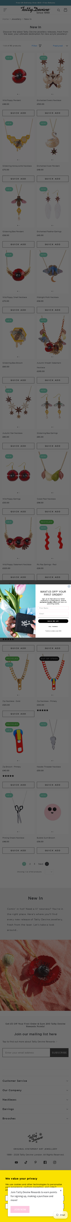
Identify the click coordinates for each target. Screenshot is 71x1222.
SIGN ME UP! (53, 621)
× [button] (61, 1190)
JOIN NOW (20, 1209)
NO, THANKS (53, 626)
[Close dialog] (69, 586)
